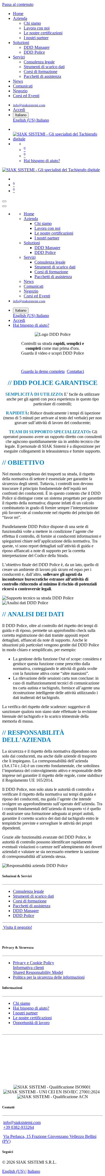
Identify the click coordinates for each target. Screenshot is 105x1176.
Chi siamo (21, 1003)
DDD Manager (26, 910)
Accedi (19, 109)
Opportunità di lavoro (31, 1022)
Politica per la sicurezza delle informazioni (49, 977)
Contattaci (75, 371)
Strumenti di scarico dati (33, 896)
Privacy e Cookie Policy (33, 962)
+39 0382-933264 (18, 1127)
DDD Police (23, 915)
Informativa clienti (28, 967)
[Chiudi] (4, 206)
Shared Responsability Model (38, 972)
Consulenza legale (28, 891)
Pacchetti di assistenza (31, 906)
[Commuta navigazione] (4, 201)
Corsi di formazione (30, 901)
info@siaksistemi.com (29, 105)
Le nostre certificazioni (32, 1017)
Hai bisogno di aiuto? (42, 160)
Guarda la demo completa (43, 371)
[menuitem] (18, 13)
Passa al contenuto (17, 4)
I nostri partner (25, 1013)
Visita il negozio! (17, 927)
